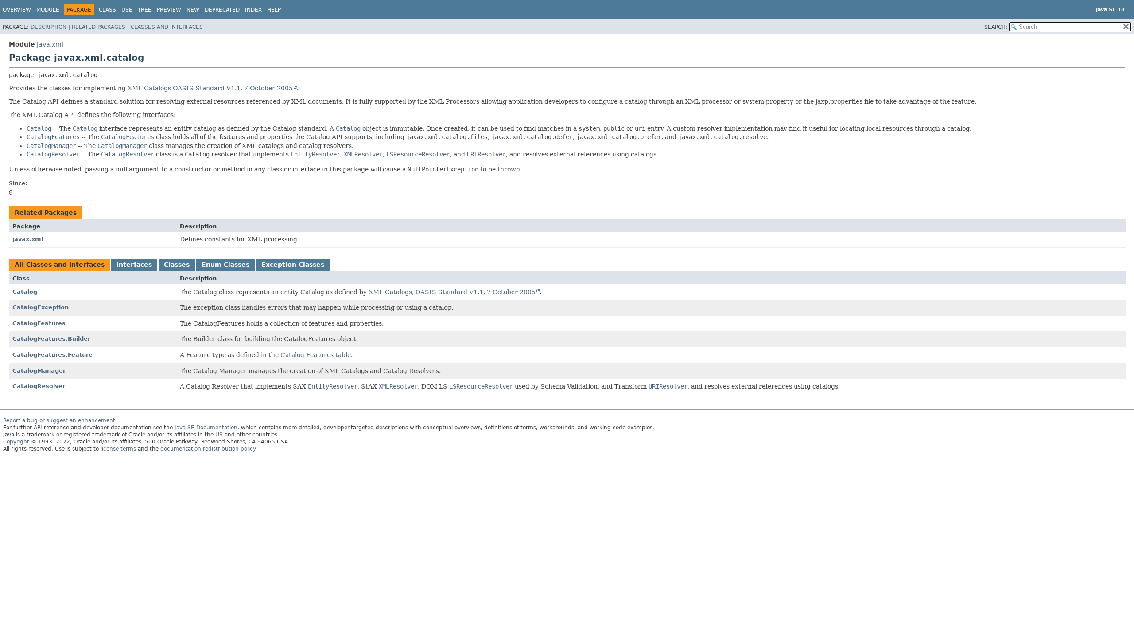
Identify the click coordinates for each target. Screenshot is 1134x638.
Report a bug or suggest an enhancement (59, 420)
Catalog (24, 291)
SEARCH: (995, 27)
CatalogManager (39, 370)
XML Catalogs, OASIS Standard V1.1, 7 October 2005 (452, 292)
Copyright (16, 442)
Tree (144, 10)
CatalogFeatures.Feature (52, 354)
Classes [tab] (177, 264)
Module (47, 10)
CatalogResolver (38, 386)
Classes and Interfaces (167, 27)
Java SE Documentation (206, 427)
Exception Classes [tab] (292, 264)
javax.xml (27, 239)
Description (48, 27)
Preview (169, 10)
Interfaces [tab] (134, 264)
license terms (118, 449)
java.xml (50, 44)
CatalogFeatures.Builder (51, 338)
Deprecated (222, 10)
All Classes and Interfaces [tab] (60, 264)
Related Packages (98, 27)
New (192, 10)
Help (274, 10)
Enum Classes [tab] (225, 264)
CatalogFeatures (39, 323)
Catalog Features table (315, 354)
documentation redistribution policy (207, 449)
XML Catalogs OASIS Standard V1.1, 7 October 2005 (210, 88)
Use (126, 10)
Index (253, 10)
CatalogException (40, 307)
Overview (17, 10)
